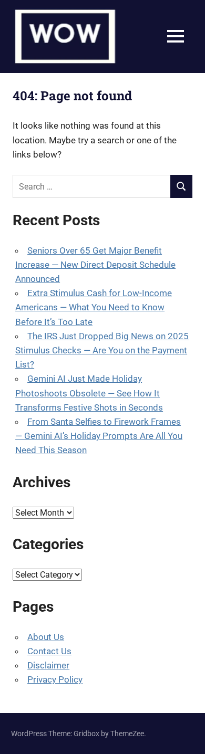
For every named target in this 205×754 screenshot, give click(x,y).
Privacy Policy (55, 679)
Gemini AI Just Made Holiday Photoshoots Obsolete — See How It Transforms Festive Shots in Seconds (89, 392)
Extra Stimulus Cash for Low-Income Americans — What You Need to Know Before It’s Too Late (93, 307)
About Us (45, 637)
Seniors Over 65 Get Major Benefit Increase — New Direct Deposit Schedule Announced (95, 264)
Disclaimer (48, 665)
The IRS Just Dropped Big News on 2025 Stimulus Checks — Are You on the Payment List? (102, 350)
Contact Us (49, 651)
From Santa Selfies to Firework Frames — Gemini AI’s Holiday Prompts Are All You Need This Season (98, 435)
